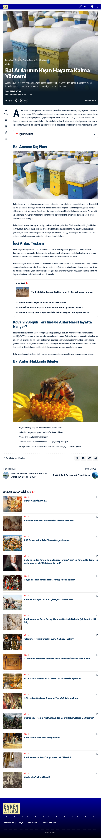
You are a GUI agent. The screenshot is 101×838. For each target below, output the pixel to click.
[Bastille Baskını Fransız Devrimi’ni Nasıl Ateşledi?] (12, 523)
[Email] (6, 126)
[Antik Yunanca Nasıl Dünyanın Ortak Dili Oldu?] (12, 760)
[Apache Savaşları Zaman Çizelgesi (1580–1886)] (12, 602)
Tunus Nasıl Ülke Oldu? (35, 500)
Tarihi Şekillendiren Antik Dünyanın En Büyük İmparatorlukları (62, 292)
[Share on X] (16, 100)
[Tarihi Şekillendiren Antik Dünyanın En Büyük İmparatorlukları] (22, 292)
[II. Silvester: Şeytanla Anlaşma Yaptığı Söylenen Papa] (12, 701)
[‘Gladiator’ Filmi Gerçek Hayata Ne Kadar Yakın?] (12, 642)
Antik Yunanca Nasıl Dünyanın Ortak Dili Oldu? (47, 757)
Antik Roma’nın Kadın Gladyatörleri (42, 737)
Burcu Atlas (15, 91)
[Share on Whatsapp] (20, 100)
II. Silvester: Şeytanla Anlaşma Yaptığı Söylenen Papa (51, 698)
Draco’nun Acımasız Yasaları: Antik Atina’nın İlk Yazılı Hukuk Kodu (57, 658)
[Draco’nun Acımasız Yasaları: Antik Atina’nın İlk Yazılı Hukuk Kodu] (12, 662)
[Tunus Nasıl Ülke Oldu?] (12, 504)
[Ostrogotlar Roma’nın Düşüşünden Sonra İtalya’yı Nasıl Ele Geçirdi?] (12, 721)
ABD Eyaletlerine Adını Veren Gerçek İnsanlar (47, 540)
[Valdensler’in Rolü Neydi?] (12, 780)
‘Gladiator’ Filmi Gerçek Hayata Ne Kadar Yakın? (49, 639)
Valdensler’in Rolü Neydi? (37, 777)
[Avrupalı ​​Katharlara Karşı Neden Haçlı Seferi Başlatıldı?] (12, 681)
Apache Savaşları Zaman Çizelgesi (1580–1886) (49, 599)
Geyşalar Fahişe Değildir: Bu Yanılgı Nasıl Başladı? (49, 579)
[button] (81, 6)
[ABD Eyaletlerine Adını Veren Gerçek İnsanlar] (12, 543)
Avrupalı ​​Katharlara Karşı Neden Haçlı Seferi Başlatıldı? (52, 678)
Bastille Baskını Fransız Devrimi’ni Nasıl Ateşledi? (49, 520)
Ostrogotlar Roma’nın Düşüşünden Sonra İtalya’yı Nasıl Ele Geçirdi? (59, 718)
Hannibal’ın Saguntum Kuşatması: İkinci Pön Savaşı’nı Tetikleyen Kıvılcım (54, 312)
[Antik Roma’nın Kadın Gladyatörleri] (12, 741)
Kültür (7, 64)
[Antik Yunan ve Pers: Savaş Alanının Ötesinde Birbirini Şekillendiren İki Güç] (12, 622)
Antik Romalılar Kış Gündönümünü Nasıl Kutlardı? (42, 302)
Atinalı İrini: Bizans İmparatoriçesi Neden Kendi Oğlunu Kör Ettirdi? (51, 307)
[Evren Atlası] (5, 6)
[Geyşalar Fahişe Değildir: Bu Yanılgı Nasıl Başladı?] (12, 583)
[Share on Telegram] (25, 100)
